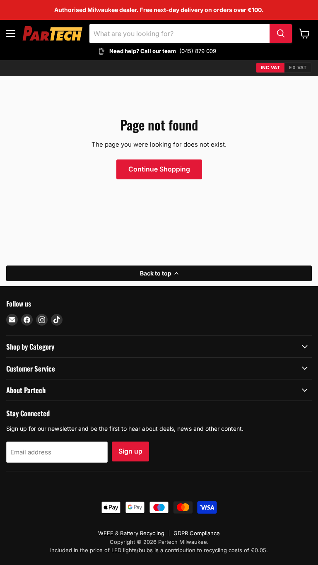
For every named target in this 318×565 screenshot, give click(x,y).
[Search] (281, 33)
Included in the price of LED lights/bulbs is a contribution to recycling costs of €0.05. (159, 550)
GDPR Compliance (196, 533)
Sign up (130, 451)
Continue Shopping (159, 169)
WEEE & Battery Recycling (131, 533)
